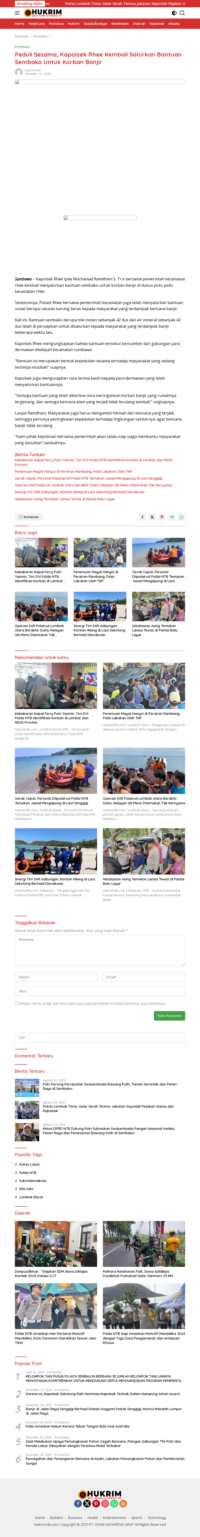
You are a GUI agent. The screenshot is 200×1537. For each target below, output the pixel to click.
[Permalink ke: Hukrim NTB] (19, 71)
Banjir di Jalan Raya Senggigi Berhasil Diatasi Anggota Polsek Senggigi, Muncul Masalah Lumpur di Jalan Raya (104, 1411)
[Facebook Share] (142, 517)
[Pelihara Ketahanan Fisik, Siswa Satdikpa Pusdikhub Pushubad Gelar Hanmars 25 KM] (144, 1244)
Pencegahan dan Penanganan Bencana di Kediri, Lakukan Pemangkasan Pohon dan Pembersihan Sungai (105, 1461)
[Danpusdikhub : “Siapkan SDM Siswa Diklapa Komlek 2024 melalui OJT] (56, 1244)
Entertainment (114, 1518)
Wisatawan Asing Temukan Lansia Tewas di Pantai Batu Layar (65, 499)
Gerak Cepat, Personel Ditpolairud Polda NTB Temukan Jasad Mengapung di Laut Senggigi (88, 478)
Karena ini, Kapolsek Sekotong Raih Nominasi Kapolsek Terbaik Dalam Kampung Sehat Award (103, 1394)
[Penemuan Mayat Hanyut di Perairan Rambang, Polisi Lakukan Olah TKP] (100, 552)
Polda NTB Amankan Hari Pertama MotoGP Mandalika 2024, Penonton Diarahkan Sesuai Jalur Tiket (56, 1338)
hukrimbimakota (32, 1181)
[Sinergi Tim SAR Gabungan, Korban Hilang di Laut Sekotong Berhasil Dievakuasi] (100, 606)
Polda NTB (27, 1173)
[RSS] (123, 1504)
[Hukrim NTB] (42, 13)
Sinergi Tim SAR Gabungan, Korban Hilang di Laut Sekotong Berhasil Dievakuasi (79, 492)
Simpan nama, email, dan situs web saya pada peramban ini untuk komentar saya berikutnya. (92, 1003)
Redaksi (56, 1518)
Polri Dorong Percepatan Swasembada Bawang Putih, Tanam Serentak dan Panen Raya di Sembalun (110, 1086)
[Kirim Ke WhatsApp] (181, 517)
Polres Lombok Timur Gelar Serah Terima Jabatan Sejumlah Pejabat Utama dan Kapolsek (102, 3)
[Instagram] (105, 1504)
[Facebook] (78, 1504)
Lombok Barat (31, 1197)
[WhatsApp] (114, 1504)
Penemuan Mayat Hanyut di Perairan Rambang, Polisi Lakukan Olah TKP (73, 471)
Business (75, 1518)
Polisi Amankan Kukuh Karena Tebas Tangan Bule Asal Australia (78, 1426)
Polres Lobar (29, 1164)
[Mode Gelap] (174, 13)
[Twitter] (87, 1504)
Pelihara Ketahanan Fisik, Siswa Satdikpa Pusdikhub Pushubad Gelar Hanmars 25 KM (138, 1273)
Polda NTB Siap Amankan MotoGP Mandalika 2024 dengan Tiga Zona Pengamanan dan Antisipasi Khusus (144, 1338)
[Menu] (18, 13)
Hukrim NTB (32, 70)
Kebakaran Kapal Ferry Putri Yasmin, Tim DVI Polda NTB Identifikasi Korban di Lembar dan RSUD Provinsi (94, 462)
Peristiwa (22, 46)
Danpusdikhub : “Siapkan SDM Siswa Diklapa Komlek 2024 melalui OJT (51, 1273)
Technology (157, 1518)
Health (93, 1518)
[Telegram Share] (171, 517)
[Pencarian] (182, 13)
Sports (136, 1518)
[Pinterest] (96, 1504)
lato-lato (26, 1189)
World (40, 1518)
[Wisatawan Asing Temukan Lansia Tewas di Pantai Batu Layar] (158, 606)
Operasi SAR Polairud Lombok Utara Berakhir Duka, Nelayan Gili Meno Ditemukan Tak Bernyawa (93, 485)
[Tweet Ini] (152, 517)
